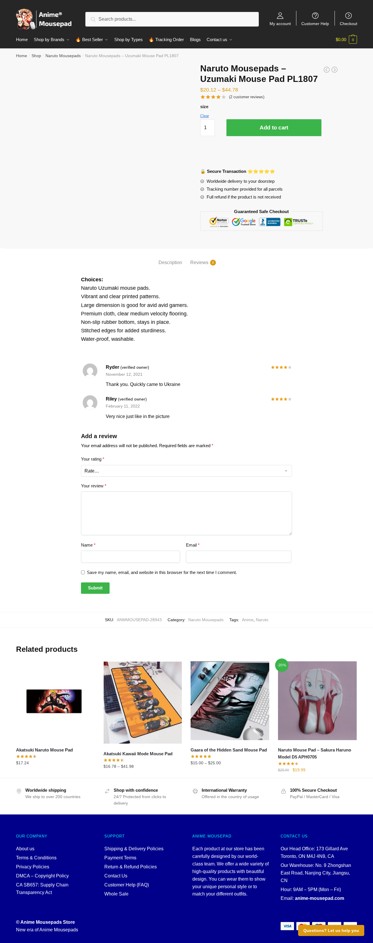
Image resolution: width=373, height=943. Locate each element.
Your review (93, 485)
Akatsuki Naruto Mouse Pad (44, 749)
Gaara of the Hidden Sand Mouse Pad (229, 749)
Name (88, 544)
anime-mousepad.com (319, 898)
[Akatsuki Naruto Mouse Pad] (55, 700)
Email (193, 544)
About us (25, 848)
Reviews (199, 262)
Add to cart (274, 127)
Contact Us (115, 875)
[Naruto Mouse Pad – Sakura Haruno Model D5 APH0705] (317, 700)
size (204, 106)
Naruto (262, 619)
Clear (204, 116)
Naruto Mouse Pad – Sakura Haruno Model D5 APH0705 (314, 753)
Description (170, 262)
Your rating (92, 458)
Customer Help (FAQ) (126, 884)
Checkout (348, 23)
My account (280, 23)
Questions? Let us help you (331, 930)
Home (21, 55)
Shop (36, 55)
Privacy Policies (32, 866)
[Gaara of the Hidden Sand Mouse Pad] (230, 700)
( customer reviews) (246, 97)
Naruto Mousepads (63, 55)
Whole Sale (116, 893)
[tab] (170, 258)
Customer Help (315, 23)
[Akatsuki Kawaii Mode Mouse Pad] (142, 702)
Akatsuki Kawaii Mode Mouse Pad (138, 753)
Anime (248, 619)
